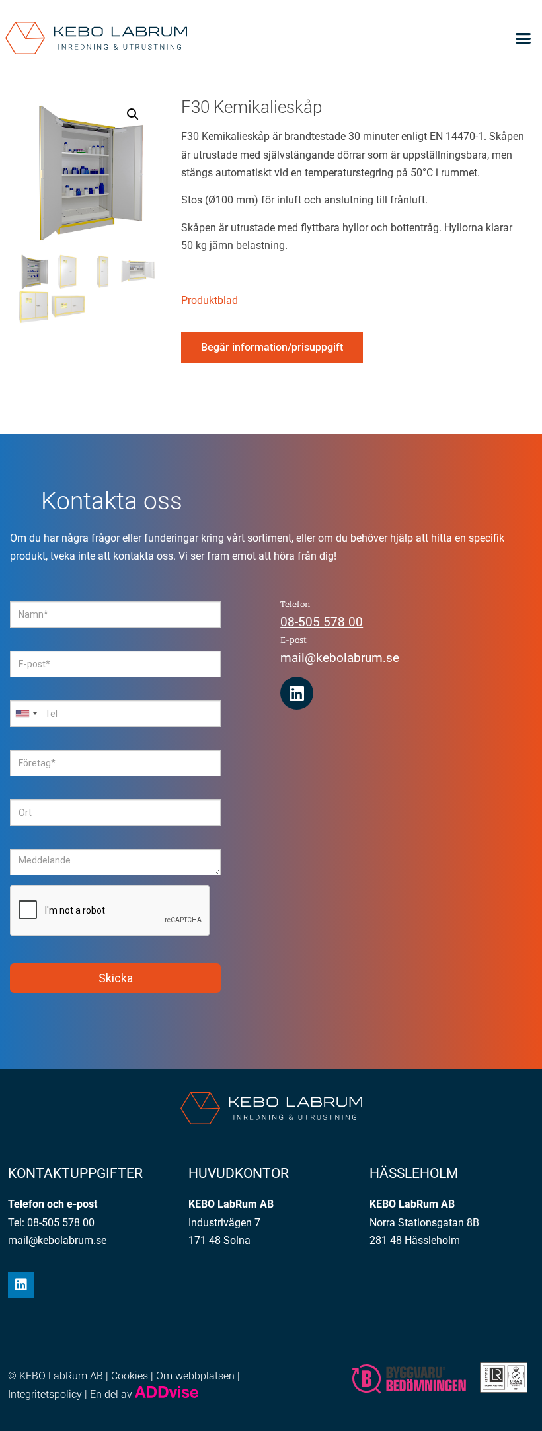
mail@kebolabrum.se (339, 657)
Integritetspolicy (45, 1394)
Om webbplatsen (195, 1376)
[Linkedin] (296, 693)
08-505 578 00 (321, 622)
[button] (522, 38)
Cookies (129, 1376)
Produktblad (209, 300)
